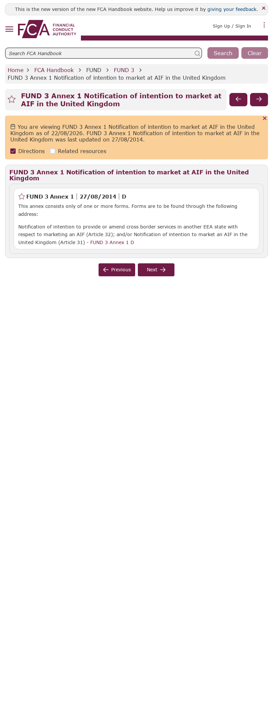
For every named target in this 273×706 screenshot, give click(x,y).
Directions (31, 151)
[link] (47, 29)
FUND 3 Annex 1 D (112, 242)
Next (152, 269)
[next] (259, 99)
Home (16, 70)
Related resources (82, 151)
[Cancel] (265, 119)
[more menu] (264, 25)
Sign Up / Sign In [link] (232, 26)
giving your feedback (231, 9)
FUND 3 (124, 70)
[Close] (264, 8)
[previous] (238, 99)
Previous (121, 269)
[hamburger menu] (9, 29)
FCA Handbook (54, 70)
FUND (93, 70)
